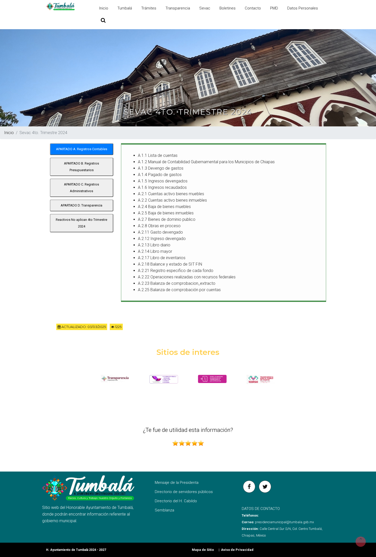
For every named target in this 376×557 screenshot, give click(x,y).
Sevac (204, 8)
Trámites (148, 8)
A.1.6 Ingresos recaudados (162, 187)
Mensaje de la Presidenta (176, 482)
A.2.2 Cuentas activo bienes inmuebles (172, 200)
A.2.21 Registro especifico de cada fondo (175, 270)
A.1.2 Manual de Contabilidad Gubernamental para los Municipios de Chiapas (206, 161)
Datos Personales (302, 8)
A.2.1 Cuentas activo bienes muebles (171, 193)
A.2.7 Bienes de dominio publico (166, 219)
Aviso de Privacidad (237, 550)
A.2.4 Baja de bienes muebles (164, 206)
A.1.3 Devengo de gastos (160, 168)
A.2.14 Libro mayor (155, 251)
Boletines (227, 8)
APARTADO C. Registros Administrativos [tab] (81, 187)
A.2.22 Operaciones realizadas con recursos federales (187, 277)
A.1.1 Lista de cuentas (158, 155)
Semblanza (164, 510)
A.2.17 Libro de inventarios (161, 257)
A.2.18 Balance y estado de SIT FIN (170, 264)
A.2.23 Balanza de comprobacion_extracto (176, 283)
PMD (274, 8)
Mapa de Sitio (203, 550)
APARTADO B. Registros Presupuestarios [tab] (81, 166)
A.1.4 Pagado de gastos (160, 174)
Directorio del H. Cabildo (176, 501)
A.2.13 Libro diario (154, 245)
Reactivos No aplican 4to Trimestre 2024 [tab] (81, 223)
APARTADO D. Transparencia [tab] (81, 205)
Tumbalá (124, 8)
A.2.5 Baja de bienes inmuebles (166, 213)
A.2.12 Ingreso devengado (162, 238)
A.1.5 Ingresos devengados (162, 181)
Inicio (103, 8)
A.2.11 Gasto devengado (160, 232)
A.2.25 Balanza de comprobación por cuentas (179, 289)
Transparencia (177, 8)
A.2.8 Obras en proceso (159, 225)
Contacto (253, 8)
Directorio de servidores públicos (184, 491)
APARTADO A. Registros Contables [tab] (81, 149)
